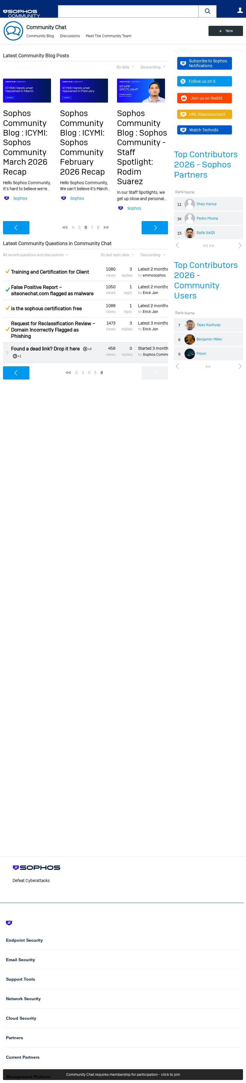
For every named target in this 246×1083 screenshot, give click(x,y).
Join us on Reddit (206, 98)
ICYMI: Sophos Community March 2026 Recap (25, 152)
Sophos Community (159, 354)
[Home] (29, 14)
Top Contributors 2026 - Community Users (206, 280)
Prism (201, 353)
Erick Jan (150, 292)
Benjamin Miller (209, 339)
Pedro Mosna (207, 218)
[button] (208, 11)
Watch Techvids (203, 130)
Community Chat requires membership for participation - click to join (123, 1074)
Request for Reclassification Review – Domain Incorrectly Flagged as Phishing (53, 329)
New (229, 30)
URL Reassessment (207, 114)
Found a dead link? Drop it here (45, 349)
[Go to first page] (205, 246)
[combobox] (128, 11)
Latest (153, 269)
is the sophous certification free (46, 308)
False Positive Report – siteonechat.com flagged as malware (52, 290)
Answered (7, 289)
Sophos (20, 198)
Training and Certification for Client (50, 272)
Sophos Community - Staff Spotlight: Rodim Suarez (142, 157)
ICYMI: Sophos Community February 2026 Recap (82, 152)
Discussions (70, 36)
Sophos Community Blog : (24, 123)
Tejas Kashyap (208, 324)
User (240, 10)
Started (153, 348)
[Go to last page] (212, 246)
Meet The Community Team (108, 36)
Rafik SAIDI (205, 232)
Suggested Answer (7, 271)
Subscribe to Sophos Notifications (208, 63)
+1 (19, 356)
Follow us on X (202, 81)
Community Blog (40, 36)
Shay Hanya (206, 204)
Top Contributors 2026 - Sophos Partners (206, 164)
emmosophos (154, 275)
